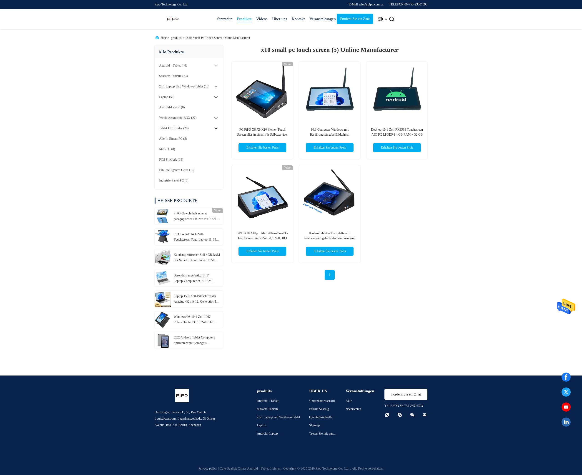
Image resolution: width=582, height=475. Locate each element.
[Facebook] (566, 377)
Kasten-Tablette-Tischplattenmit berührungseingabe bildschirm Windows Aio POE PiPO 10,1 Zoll (329, 238)
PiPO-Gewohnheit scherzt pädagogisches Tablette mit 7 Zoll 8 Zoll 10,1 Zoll (197, 217)
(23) (173, 76)
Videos (262, 19)
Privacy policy (207, 468)
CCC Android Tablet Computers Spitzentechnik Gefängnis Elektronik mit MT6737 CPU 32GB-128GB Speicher (194, 341)
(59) (167, 97)
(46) (173, 65)
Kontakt (298, 19)
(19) (171, 159)
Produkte (244, 19)
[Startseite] (173, 19)
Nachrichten (353, 409)
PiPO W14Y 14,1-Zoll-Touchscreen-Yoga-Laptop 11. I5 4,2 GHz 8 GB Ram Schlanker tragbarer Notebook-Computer (195, 237)
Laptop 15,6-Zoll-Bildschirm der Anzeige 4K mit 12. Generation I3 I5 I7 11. (196, 299)
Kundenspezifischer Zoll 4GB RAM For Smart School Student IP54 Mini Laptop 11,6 (197, 258)
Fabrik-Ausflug (319, 409)
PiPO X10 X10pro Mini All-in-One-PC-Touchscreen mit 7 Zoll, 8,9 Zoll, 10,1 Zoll (262, 238)
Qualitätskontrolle (320, 417)
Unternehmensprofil (322, 401)
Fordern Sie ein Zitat (355, 19)
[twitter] (566, 392)
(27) (178, 117)
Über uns (279, 19)
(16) (184, 86)
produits (176, 38)
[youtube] (566, 407)
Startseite (224, 19)
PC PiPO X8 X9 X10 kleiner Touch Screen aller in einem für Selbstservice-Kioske (262, 134)
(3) (173, 138)
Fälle (349, 401)
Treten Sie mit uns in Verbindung (322, 434)
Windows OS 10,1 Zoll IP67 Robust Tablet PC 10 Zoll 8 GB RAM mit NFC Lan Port (194, 320)
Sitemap (314, 425)
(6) (173, 180)
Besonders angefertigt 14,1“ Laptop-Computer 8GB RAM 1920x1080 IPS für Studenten (193, 279)
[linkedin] (566, 422)
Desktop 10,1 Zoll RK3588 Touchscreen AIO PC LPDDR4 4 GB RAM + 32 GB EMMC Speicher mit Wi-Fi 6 (397, 134)
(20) (174, 128)
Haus (164, 38)
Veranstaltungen (320, 19)
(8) (172, 107)
